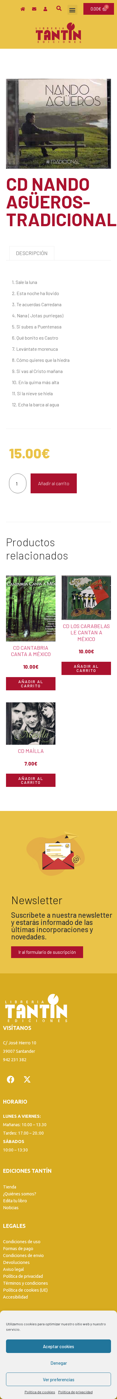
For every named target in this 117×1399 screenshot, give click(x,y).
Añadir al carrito (53, 483)
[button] (72, 10)
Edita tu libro (15, 1200)
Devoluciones (16, 1262)
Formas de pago (18, 1248)
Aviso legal (13, 1269)
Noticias (11, 1207)
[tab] (31, 253)
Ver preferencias (58, 1379)
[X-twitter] (27, 1079)
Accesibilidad (15, 1297)
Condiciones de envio (23, 1255)
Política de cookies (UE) (25, 1290)
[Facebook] (10, 1079)
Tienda (9, 1187)
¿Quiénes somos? (19, 1193)
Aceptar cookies (58, 1346)
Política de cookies (40, 1392)
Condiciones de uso (21, 1241)
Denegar (58, 1363)
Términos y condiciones (25, 1283)
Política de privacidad (75, 1392)
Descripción (32, 253)
